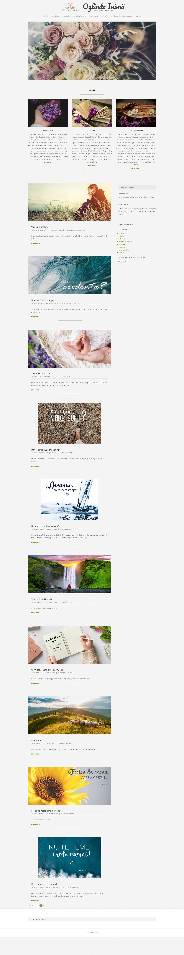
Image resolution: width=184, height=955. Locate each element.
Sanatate (122, 265)
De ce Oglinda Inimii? (80, 16)
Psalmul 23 (36, 758)
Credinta (70, 248)
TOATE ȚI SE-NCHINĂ (41, 617)
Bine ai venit (55, 16)
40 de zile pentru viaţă (42, 391)
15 (39, 924)
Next (43, 924)
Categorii (94, 16)
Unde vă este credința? (42, 318)
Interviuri (66, 395)
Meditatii (82, 248)
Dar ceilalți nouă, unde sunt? (45, 468)
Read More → (48, 181)
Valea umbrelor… (39, 245)
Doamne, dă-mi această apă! (45, 544)
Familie (76, 248)
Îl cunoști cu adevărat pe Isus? (121, 16)
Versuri (71, 621)
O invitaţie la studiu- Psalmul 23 (47, 688)
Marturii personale (125, 260)
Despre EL (66, 16)
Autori (105, 16)
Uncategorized (68, 832)
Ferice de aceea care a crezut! (45, 829)
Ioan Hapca (121, 233)
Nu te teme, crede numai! (44, 902)
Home (45, 16)
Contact (139, 16)
